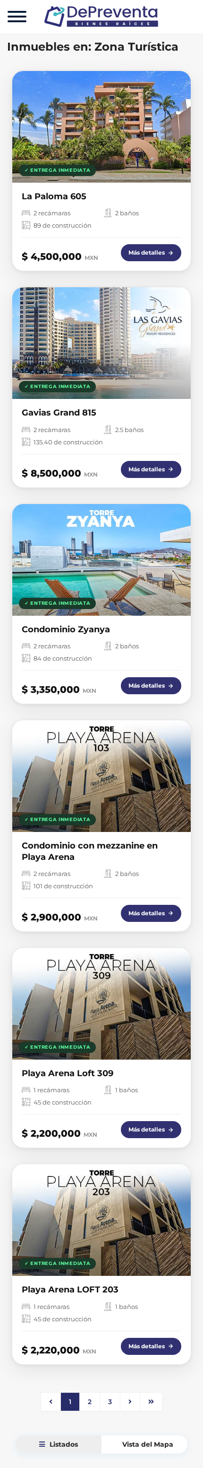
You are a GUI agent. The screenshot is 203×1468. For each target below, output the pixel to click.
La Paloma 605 (54, 196)
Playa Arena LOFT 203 (70, 1289)
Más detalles (146, 252)
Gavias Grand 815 (59, 412)
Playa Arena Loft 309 (67, 1073)
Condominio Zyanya (66, 629)
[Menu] (17, 16)
